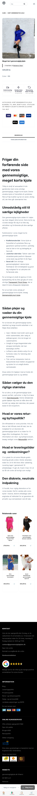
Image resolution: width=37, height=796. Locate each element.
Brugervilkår (6, 730)
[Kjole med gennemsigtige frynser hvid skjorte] (10, 524)
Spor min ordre (7, 648)
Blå (7, 109)
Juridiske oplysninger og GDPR (13, 702)
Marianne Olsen (18, 65)
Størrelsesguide (13, 398)
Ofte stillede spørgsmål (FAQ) (12, 724)
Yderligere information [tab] (18, 139)
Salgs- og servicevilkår (10, 699)
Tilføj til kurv (29, 787)
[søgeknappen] (24, 3)
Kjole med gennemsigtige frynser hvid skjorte (10, 538)
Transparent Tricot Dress (17, 282)
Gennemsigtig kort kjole (11, 295)
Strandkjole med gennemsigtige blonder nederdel (26, 537)
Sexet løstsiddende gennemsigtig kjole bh (26, 576)
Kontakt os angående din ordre (13, 651)
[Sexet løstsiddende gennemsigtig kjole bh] (26, 562)
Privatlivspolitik (7, 693)
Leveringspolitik (8, 689)
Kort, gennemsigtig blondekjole (10, 575)
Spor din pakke (7, 727)
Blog (3, 686)
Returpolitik (22, 439)
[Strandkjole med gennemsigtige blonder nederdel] (26, 524)
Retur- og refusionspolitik (11, 696)
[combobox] (16, 3)
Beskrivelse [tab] (18, 135)
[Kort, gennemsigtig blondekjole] (10, 562)
